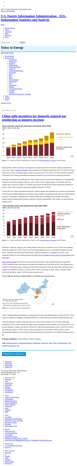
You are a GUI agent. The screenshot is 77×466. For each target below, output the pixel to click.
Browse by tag (9, 58)
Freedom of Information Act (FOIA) (16, 438)
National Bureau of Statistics (48, 160)
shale (50, 343)
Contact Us (8, 367)
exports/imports (14, 80)
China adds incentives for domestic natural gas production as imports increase (34, 117)
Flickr (7, 458)
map (10, 76)
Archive (7, 98)
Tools (6, 33)
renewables (13, 85)
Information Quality (11, 437)
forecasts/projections (15, 89)
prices (11, 74)
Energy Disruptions (11, 403)
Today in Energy (10, 404)
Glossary (4, 103)
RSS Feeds (8, 463)
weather (11, 87)
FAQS (9, 103)
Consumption (9, 390)
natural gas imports (21, 170)
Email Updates (9, 461)
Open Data (8, 363)
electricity (12, 63)
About (7, 99)
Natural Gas (8, 383)
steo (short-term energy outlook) (20, 94)
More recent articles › (14, 354)
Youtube (7, 456)
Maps (6, 412)
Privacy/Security (10, 431)
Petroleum (8, 379)
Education (8, 35)
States (7, 408)
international (13, 81)
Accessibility (9, 435)
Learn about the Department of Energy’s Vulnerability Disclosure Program (28, 440)
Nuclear (7, 387)
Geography (8, 32)
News (7, 37)
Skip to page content (7, 53)
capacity (11, 92)
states (11, 78)
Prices (7, 96)
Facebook (8, 452)
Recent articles (9, 56)
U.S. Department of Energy (13, 445)
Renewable (8, 385)
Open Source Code (11, 426)
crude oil (12, 69)
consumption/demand (16, 71)
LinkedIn (8, 460)
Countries (8, 410)
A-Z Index (8, 417)
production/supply (15, 67)
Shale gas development (9, 262)
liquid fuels (13, 60)
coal (10, 83)
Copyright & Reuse (11, 433)
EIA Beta (8, 424)
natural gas (12, 61)
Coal (6, 381)
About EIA (8, 362)
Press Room (8, 365)
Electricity (8, 388)
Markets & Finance (11, 401)
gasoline (11, 90)
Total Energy (9, 392)
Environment (9, 399)
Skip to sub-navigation (8, 11)
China (55, 343)
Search (23, 42)
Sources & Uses (10, 28)
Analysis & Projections (12, 397)
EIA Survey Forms (11, 422)
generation (12, 72)
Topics (7, 30)
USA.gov (8, 447)
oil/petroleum (13, 65)
